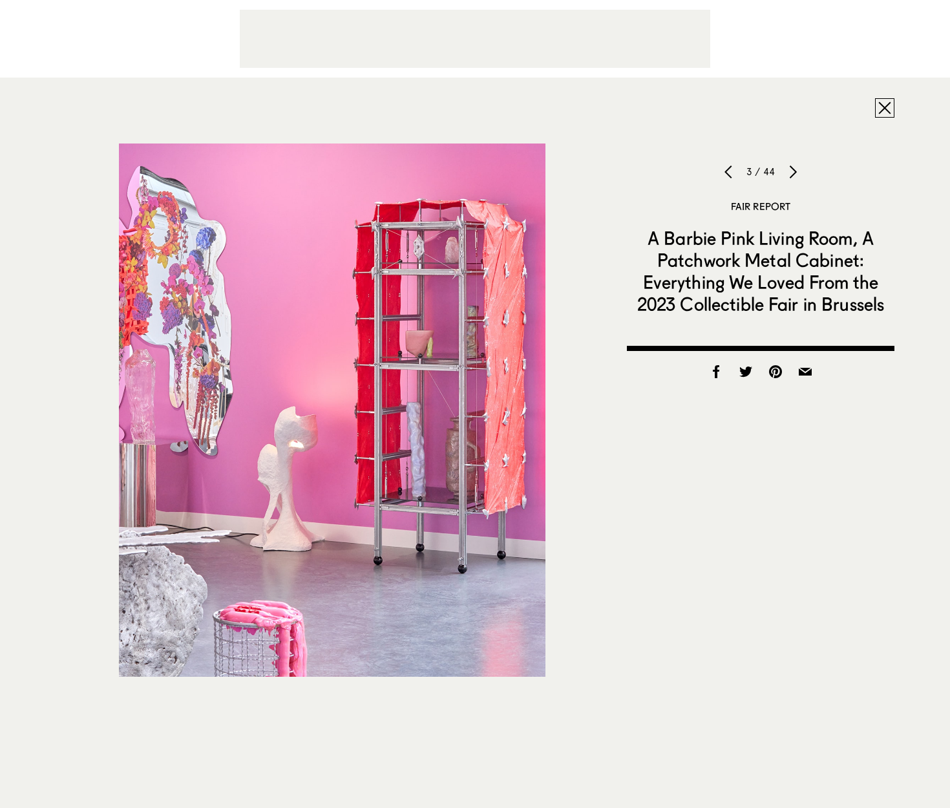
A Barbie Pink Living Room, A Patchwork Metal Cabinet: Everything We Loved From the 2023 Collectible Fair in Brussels (761, 271)
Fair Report (761, 206)
